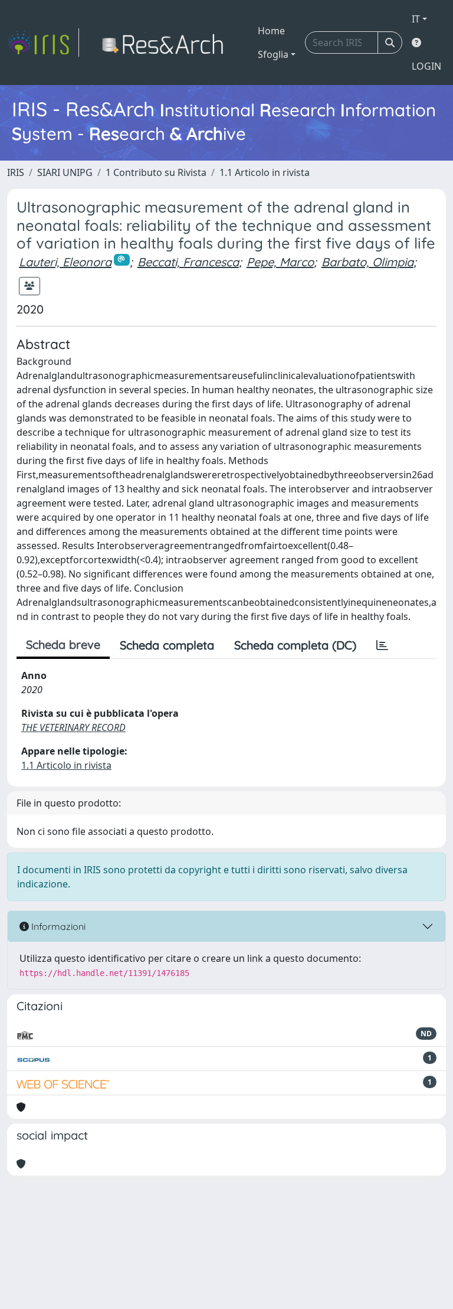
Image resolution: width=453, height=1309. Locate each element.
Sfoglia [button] (273, 54)
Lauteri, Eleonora (65, 261)
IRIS (15, 172)
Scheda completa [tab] (167, 645)
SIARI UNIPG (65, 172)
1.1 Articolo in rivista (264, 172)
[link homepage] (43, 42)
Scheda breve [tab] (63, 644)
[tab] (382, 645)
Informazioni (57, 926)
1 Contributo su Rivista (156, 172)
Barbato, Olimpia (367, 261)
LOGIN (426, 66)
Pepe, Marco (280, 261)
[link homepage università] (166, 42)
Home (271, 30)
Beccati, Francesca (188, 261)
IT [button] (416, 18)
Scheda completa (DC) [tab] (295, 645)
